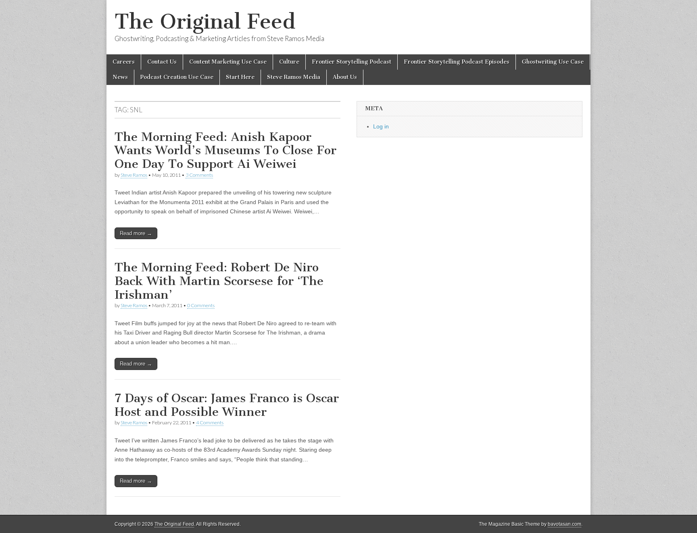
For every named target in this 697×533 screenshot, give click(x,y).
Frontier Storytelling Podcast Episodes (456, 61)
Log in (381, 126)
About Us (345, 77)
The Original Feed (205, 21)
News (120, 77)
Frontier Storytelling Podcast (351, 61)
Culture (289, 61)
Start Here (240, 77)
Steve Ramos (134, 175)
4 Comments (209, 422)
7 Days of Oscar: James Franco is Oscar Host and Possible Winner (227, 405)
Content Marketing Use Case (228, 61)
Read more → (136, 233)
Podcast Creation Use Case (176, 77)
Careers (124, 61)
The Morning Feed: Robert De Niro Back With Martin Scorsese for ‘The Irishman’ (219, 281)
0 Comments (201, 305)
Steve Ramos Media (293, 77)
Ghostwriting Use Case (553, 61)
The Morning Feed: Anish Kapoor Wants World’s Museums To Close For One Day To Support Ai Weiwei (225, 150)
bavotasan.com (564, 524)
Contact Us (162, 61)
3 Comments (199, 175)
